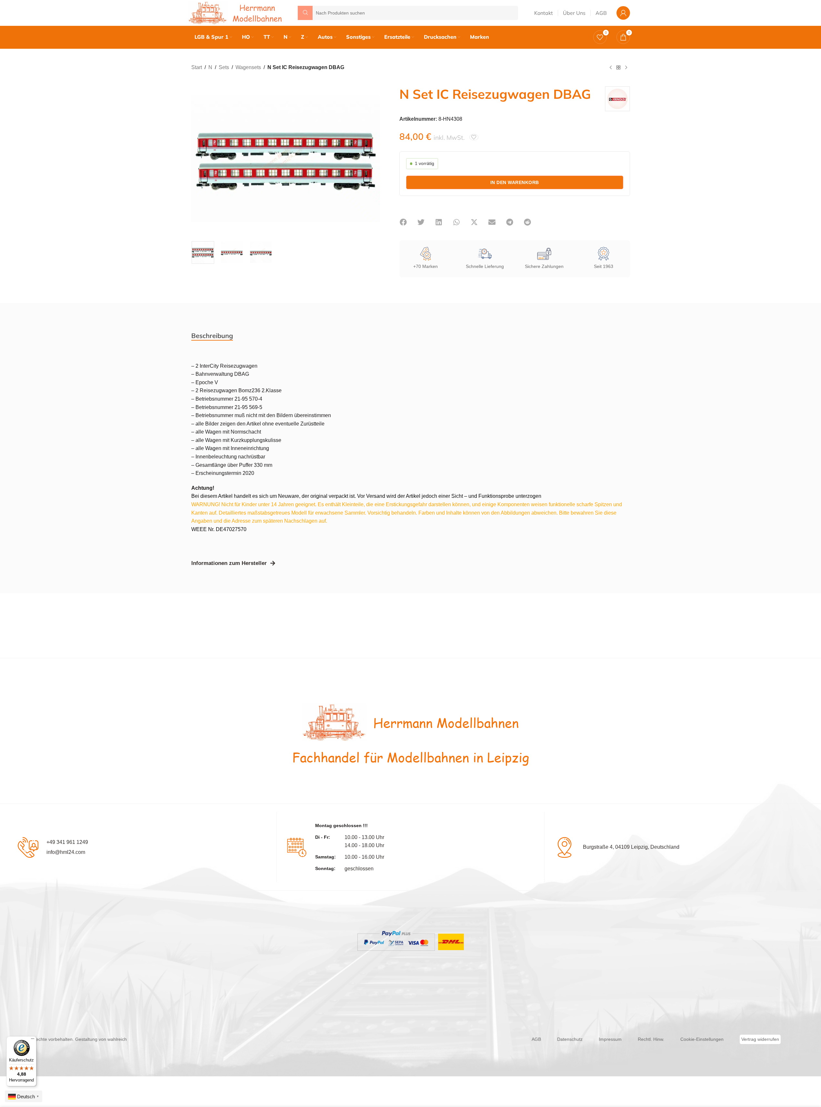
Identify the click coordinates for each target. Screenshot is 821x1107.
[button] (403, 222)
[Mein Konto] (623, 12)
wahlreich (117, 1039)
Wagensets (248, 67)
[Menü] (32, 1040)
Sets (224, 67)
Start (196, 67)
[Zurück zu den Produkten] (618, 68)
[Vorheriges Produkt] (611, 68)
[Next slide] (373, 159)
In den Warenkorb (514, 182)
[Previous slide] (198, 159)
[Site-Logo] (236, 12)
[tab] (212, 336)
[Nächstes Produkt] (626, 68)
